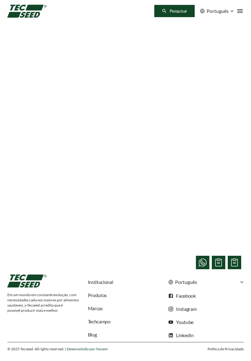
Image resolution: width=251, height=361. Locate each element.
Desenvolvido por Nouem (87, 349)
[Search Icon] (174, 11)
